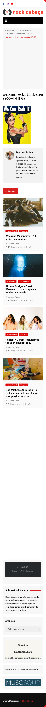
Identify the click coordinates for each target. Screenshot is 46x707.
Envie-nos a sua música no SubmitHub (22, 669)
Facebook (3, 4)
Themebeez (27, 701)
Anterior (11, 191)
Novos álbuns (24, 281)
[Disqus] (23, 448)
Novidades (11, 281)
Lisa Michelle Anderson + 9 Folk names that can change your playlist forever (21, 393)
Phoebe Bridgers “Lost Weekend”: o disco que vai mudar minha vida (21, 289)
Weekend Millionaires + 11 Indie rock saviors (20, 238)
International (12, 231)
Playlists (23, 231)
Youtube (12, 4)
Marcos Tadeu (14, 244)
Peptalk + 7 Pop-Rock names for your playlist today (22, 341)
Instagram (8, 4)
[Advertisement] (23, 63)
